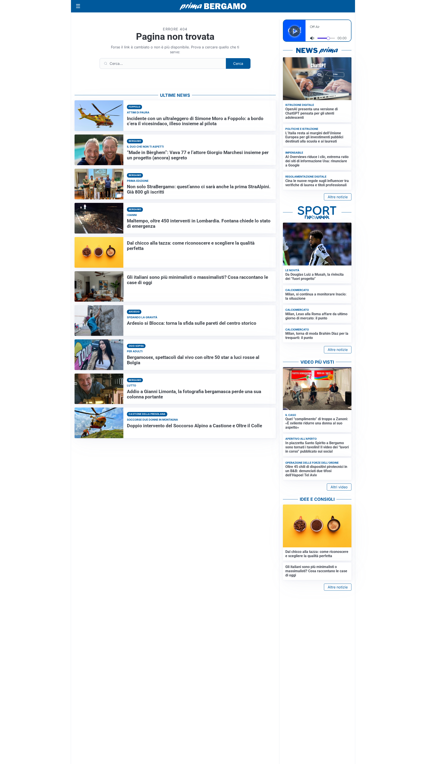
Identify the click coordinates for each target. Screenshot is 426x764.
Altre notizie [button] (338, 197)
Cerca (238, 63)
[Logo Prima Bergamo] (213, 6)
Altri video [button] (339, 487)
